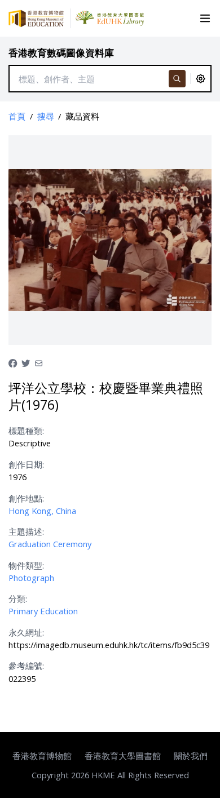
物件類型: (26, 565)
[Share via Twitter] (25, 362)
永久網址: (26, 632)
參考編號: (26, 665)
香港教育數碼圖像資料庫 (61, 52)
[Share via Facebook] (12, 362)
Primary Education (43, 611)
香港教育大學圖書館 (123, 755)
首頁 (16, 116)
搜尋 (45, 116)
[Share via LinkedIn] (38, 362)
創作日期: (26, 464)
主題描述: (26, 531)
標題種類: (26, 430)
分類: (17, 598)
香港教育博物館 (42, 755)
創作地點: (26, 498)
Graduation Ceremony (49, 543)
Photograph (31, 577)
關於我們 (191, 755)
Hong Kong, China (42, 510)
